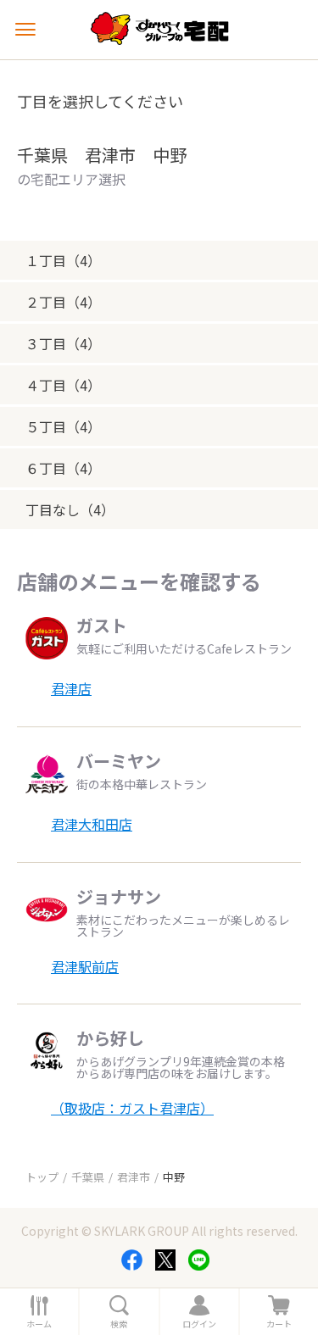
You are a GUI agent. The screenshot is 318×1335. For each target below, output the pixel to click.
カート (279, 1324)
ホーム (39, 1324)
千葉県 (87, 1176)
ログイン (199, 1324)
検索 (118, 1324)
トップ (42, 1176)
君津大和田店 (91, 824)
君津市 (133, 1176)
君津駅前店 (85, 966)
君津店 (71, 688)
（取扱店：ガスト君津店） (132, 1108)
